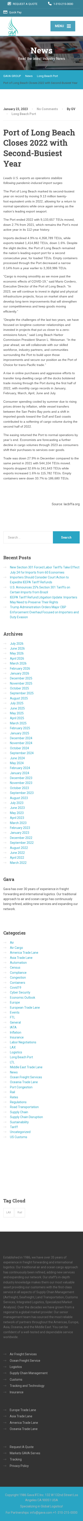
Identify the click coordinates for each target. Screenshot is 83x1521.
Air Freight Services (23, 1354)
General (15, 1022)
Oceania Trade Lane (24, 1082)
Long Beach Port (24, 114)
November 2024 (21, 743)
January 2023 (19, 832)
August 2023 (19, 798)
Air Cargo (16, 947)
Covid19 (15, 987)
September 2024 (22, 753)
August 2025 (19, 698)
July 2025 (16, 703)
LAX (13, 1047)
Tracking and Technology (27, 1386)
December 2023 (21, 778)
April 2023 (17, 818)
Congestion (18, 977)
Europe (15, 1002)
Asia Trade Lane (21, 957)
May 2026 (17, 653)
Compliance (18, 972)
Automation (18, 962)
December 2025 (21, 678)
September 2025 (22, 693)
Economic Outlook (22, 997)
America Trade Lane (24, 952)
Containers (17, 982)
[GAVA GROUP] (27, 26)
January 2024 (19, 773)
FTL (12, 1017)
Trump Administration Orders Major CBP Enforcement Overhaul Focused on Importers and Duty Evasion (44, 612)
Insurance (17, 1037)
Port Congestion (21, 1087)
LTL (12, 1062)
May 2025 (17, 713)
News (14, 1072)
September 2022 (22, 842)
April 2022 (17, 857)
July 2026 (16, 643)
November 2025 (21, 683)
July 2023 (16, 803)
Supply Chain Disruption (26, 1117)
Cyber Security (20, 992)
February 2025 (20, 728)
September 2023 (22, 793)
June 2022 (17, 852)
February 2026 (20, 668)
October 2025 (19, 688)
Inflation (15, 1032)
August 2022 (19, 848)
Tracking (16, 1459)
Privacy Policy (19, 1466)
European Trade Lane (25, 1007)
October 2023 (19, 788)
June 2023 (17, 808)
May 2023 (17, 813)
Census (15, 967)
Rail (12, 1092)
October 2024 (19, 748)
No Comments (47, 109)
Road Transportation (24, 1107)
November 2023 (21, 783)
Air (12, 942)
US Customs (18, 1137)
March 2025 (18, 723)
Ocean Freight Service (25, 1360)
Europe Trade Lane (23, 1410)
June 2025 (17, 708)
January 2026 (19, 673)
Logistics (16, 1052)
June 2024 (17, 758)
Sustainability (19, 1122)
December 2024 (21, 738)
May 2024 (17, 763)
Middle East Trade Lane (26, 1067)
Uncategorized (20, 1132)
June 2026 (17, 648)
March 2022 (18, 863)
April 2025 (17, 718)
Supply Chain (19, 1112)
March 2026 (18, 663)
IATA (13, 1027)
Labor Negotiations (23, 1042)
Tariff (14, 1127)
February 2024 (20, 768)
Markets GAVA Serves (25, 1453)
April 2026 (17, 658)
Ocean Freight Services (26, 1077)
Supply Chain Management (29, 1373)
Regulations (18, 1102)
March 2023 (18, 823)
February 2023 (20, 828)
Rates (14, 1097)
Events (14, 1012)
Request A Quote (22, 1447)
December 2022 (21, 838)
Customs (16, 1379)
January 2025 (19, 733)
